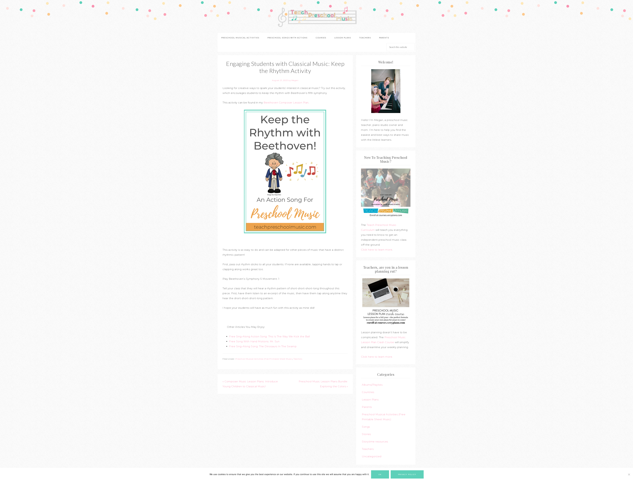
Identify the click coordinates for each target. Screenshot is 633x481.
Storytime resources (375, 441)
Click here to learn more (376, 249)
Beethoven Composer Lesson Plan (286, 102)
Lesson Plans (370, 399)
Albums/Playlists (372, 384)
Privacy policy (407, 474)
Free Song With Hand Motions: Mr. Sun (254, 341)
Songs (366, 426)
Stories (366, 434)
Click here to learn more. (377, 356)
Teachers (297, 359)
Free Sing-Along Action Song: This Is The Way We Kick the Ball (269, 336)
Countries (368, 392)
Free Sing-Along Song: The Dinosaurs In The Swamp (263, 346)
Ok (380, 474)
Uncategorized (371, 456)
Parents (367, 407)
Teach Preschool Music (316, 16)
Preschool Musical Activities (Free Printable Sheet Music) (264, 359)
